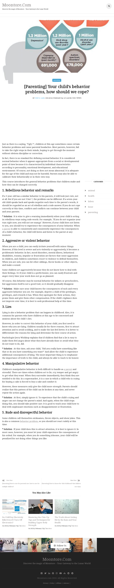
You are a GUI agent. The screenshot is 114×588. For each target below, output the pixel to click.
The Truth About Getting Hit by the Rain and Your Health (66, 520)
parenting (57, 80)
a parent (6, 228)
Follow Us (61, 545)
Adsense (66, 583)
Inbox (23, 526)
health (91, 196)
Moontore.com (16, 5)
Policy (52, 583)
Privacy (45, 583)
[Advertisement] (41, 124)
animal (91, 190)
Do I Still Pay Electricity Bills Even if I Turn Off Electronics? (12, 520)
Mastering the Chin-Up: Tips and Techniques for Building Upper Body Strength (39, 521)
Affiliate (58, 583)
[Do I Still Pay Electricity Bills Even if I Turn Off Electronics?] (14, 506)
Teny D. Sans (40, 98)
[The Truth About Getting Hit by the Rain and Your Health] (67, 506)
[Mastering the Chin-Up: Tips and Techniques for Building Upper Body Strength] (40, 506)
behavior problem (29, 421)
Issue (90, 206)
